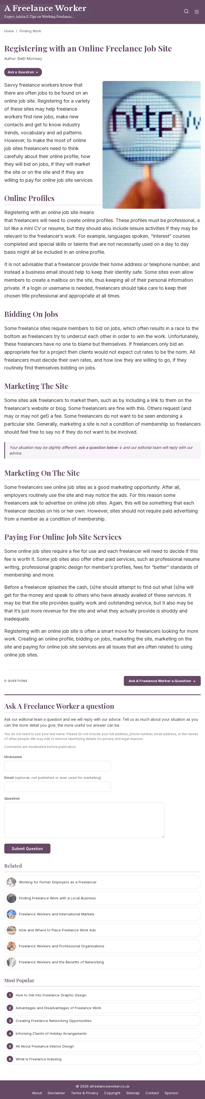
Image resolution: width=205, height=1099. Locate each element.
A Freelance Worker (45, 8)
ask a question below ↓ (100, 447)
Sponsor (172, 1093)
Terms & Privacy (84, 1093)
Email (52, 777)
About (37, 1093)
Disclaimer (56, 1093)
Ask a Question (21, 72)
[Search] (186, 12)
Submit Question (27, 848)
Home (9, 31)
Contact (152, 1093)
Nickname (13, 757)
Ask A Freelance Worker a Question (160, 681)
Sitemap (133, 1093)
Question (12, 798)
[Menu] (197, 12)
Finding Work (30, 31)
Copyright (112, 1093)
